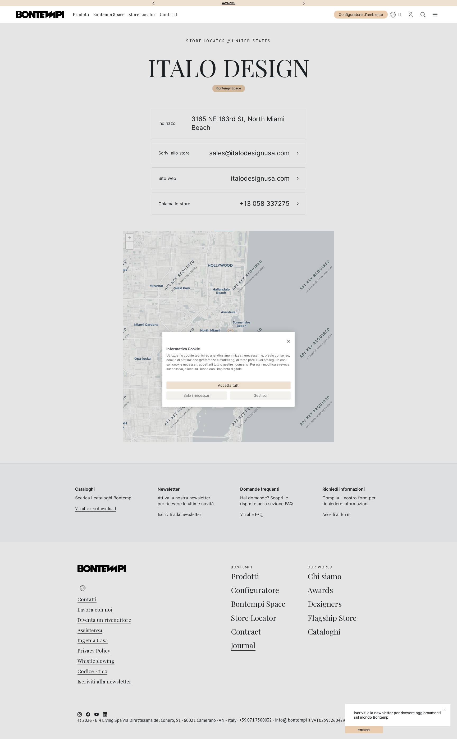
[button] (153, 3)
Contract (168, 14)
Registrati (364, 729)
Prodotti (81, 14)
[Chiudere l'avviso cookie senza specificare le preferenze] (288, 341)
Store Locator (142, 14)
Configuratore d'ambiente (361, 14)
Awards (228, 3)
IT (400, 14)
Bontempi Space (108, 14)
